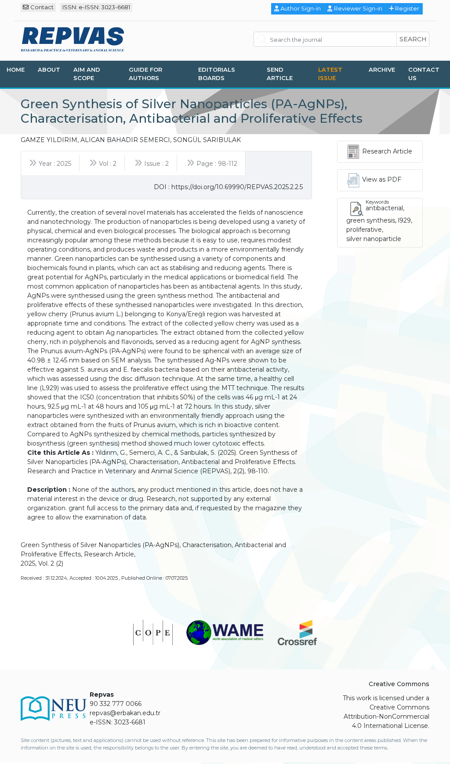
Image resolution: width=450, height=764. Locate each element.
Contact (42, 7)
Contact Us (423, 74)
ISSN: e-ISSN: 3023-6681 (96, 7)
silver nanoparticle (373, 239)
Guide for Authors (145, 74)
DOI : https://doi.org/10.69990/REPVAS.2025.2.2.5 (228, 187)
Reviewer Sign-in (358, 8)
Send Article (280, 74)
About (49, 69)
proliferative (364, 230)
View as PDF (381, 179)
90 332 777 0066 (116, 704)
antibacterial (384, 208)
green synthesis (370, 220)
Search (413, 39)
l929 (404, 220)
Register (407, 8)
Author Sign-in (300, 8)
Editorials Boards (216, 74)
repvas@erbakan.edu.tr (125, 713)
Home (16, 69)
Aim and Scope (86, 74)
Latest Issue (330, 74)
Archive (382, 69)
